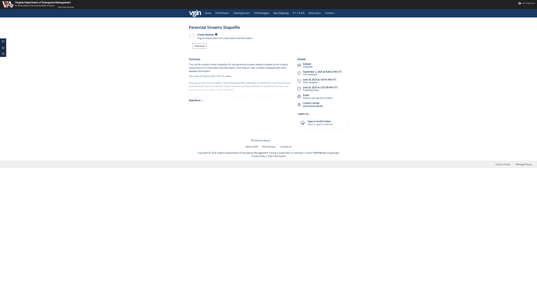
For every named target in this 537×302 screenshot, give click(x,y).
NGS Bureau (268, 146)
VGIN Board (221, 13)
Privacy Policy (258, 156)
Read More (194, 100)
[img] (216, 34)
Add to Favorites (3, 48)
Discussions (3, 41)
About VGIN (252, 146)
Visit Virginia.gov (528, 3)
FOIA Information (277, 156)
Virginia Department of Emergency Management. (243, 152)
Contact (329, 13)
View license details (313, 105)
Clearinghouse (241, 13)
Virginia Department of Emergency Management (43, 2)
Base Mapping (281, 13)
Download (3, 54)
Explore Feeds (503, 164)
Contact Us (285, 146)
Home (208, 13)
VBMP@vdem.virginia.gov (326, 152)
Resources (314, 13)
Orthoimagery (261, 13)
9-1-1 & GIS (298, 13)
